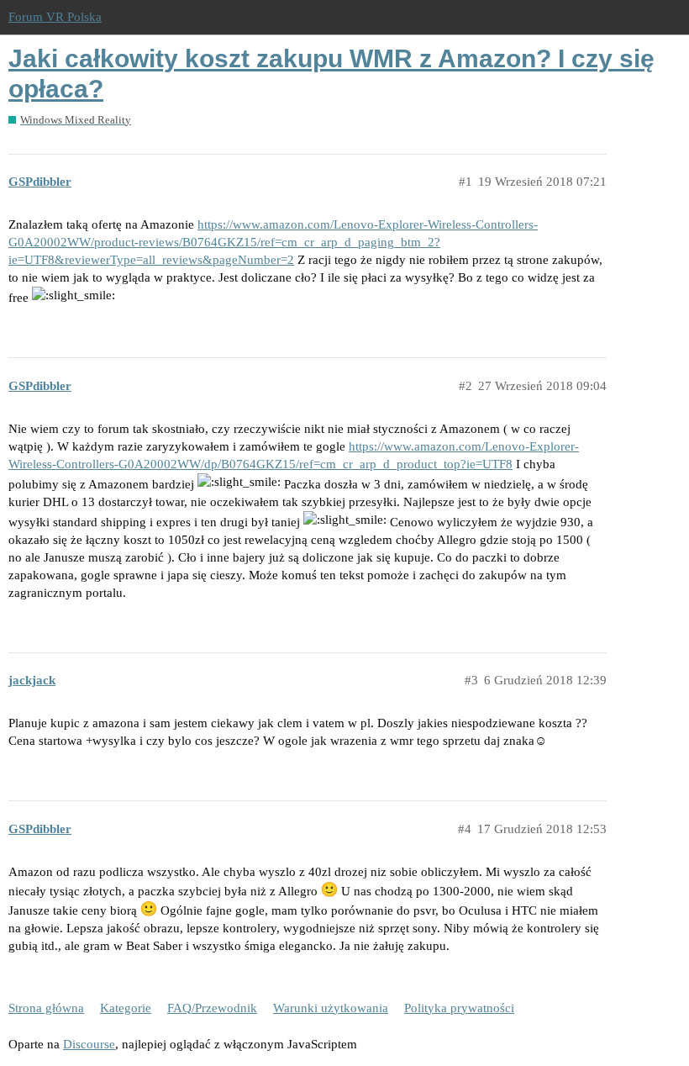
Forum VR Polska (55, 17)
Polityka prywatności (459, 1008)
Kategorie (125, 1008)
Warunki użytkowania (330, 1008)
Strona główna (46, 1008)
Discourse (89, 1044)
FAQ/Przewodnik (212, 1008)
